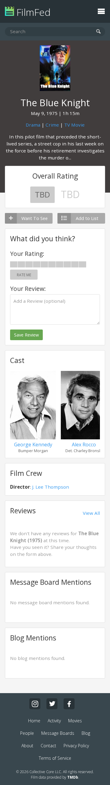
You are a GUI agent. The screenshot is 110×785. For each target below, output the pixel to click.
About (27, 745)
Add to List (87, 218)
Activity (54, 721)
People (27, 733)
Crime (52, 125)
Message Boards (57, 733)
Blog (86, 733)
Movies (75, 721)
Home (34, 721)
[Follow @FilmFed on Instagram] (34, 703)
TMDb (72, 777)
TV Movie (74, 125)
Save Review (26, 335)
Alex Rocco (84, 444)
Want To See (34, 218)
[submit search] (98, 32)
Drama (33, 125)
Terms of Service (55, 758)
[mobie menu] (101, 10)
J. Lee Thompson (50, 487)
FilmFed (32, 12)
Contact (48, 745)
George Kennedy (33, 444)
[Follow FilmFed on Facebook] (69, 703)
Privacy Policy (76, 745)
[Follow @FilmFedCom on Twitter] (51, 703)
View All (91, 513)
